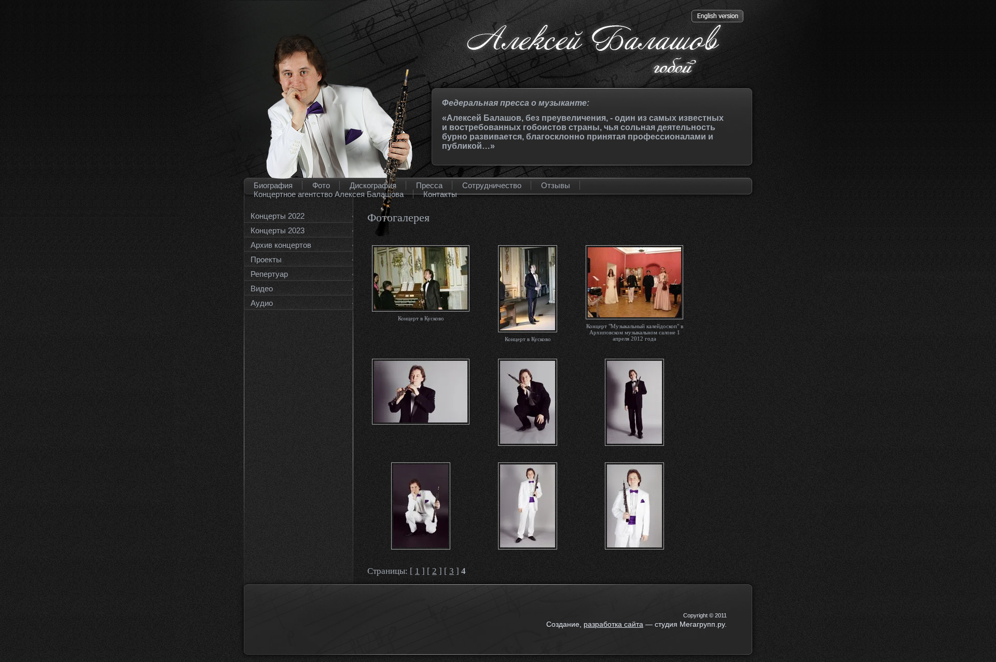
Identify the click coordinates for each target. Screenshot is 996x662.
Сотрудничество (491, 185)
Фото (321, 185)
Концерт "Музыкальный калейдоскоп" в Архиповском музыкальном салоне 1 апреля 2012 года (634, 332)
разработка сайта (613, 624)
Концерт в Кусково (421, 318)
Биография (273, 185)
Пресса (429, 185)
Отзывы (555, 185)
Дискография (373, 185)
